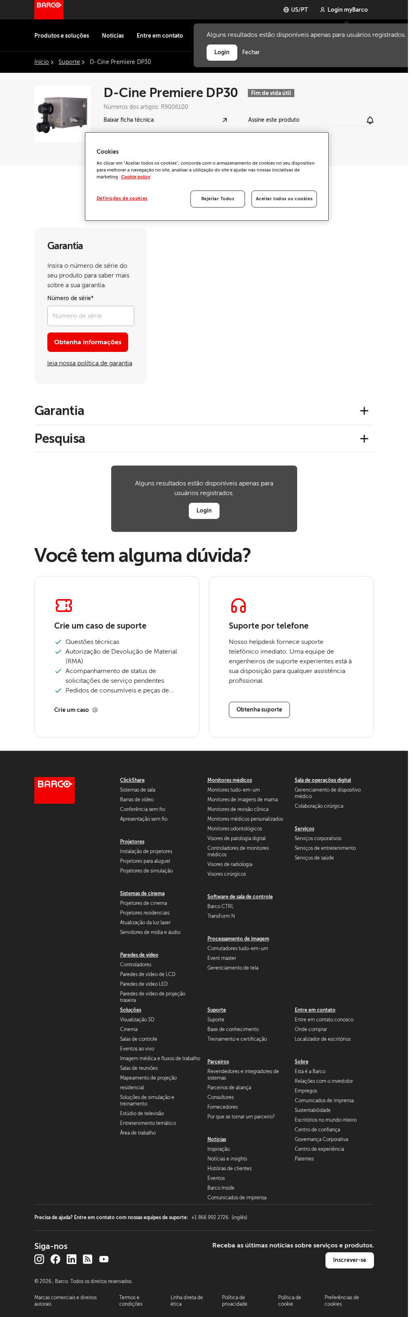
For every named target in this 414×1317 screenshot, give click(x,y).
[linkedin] (71, 1259)
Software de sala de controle (240, 897)
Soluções (130, 1010)
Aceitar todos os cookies (284, 198)
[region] (206, 177)
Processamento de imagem (238, 939)
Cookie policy (135, 177)
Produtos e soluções (61, 35)
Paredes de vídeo (139, 955)
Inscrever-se (349, 1260)
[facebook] (55, 1259)
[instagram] (39, 1259)
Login (204, 510)
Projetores (132, 842)
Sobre (301, 1062)
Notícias (113, 35)
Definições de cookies (122, 198)
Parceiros (218, 1062)
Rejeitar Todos (217, 198)
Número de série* (70, 298)
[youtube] (104, 1259)
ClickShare (132, 780)
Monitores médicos (229, 780)
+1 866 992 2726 (219, 1217)
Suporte (216, 1010)
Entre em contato (160, 35)
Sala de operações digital (323, 780)
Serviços (304, 829)
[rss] (88, 1259)
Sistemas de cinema (142, 893)
